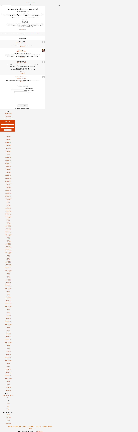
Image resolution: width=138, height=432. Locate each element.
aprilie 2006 (8, 385)
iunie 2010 (8, 310)
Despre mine (8, 116)
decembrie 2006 (8, 373)
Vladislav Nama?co (19, 76)
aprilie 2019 (8, 165)
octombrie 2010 (8, 304)
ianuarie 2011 (8, 300)
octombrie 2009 (8, 322)
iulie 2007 (8, 363)
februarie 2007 (8, 370)
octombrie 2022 (8, 163)
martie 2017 (8, 189)
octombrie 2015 (8, 214)
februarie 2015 (8, 226)
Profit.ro (8, 420)
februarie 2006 (8, 388)
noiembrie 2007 (8, 357)
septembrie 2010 (8, 306)
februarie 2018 (8, 175)
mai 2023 (8, 154)
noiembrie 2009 (8, 321)
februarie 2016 (8, 208)
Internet (38, 32)
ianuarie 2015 (8, 228)
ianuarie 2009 (8, 336)
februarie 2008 (8, 352)
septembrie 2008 (8, 342)
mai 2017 (8, 186)
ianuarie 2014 (8, 246)
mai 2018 (8, 171)
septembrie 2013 (8, 252)
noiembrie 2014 (8, 231)
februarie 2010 (8, 316)
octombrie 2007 (8, 358)
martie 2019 (8, 166)
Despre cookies (8, 114)
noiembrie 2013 (8, 249)
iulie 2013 (8, 255)
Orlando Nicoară (30, 3)
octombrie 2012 (8, 268)
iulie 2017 (8, 184)
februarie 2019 (8, 168)
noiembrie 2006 (8, 375)
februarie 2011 (8, 298)
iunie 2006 (8, 382)
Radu (8, 406)
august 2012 (8, 271)
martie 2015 (8, 225)
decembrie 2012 (8, 265)
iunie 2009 (8, 328)
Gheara (20, 50)
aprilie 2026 (8, 136)
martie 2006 (8, 387)
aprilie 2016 (8, 205)
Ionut (8, 402)
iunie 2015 (8, 220)
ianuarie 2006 (8, 390)
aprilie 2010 (8, 313)
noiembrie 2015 (8, 213)
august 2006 (8, 379)
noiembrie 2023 (8, 150)
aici (22, 29)
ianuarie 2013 (8, 264)
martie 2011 (8, 297)
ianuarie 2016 (8, 210)
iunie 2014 (8, 238)
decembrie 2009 (8, 319)
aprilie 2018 (8, 172)
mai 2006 (8, 384)
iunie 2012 (8, 274)
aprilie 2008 (8, 349)
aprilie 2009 (8, 331)
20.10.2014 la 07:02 (21, 78)
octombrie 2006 (8, 376)
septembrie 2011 (8, 288)
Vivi (8, 409)
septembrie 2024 (8, 144)
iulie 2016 (8, 201)
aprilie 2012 (8, 277)
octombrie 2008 (8, 340)
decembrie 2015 (8, 211)
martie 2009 (8, 333)
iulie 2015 (8, 219)
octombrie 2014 (8, 232)
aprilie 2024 (8, 145)
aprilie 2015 (8, 223)
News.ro (8, 416)
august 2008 (8, 343)
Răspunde (22, 46)
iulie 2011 (8, 291)
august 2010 (8, 307)
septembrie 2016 (8, 198)
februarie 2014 (8, 244)
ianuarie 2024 (8, 148)
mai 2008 (8, 348)
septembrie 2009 (8, 324)
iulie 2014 (8, 237)
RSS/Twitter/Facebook (8, 118)
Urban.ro (8, 422)
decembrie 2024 (8, 142)
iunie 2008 (8, 346)
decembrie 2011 (8, 283)
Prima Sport (8, 417)
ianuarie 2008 (8, 354)
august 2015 (8, 217)
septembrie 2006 (8, 378)
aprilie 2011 (8, 295)
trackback (38, 33)
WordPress (40, 431)
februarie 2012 (8, 280)
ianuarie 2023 (8, 159)
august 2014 (8, 235)
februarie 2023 (8, 157)
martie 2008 (8, 351)
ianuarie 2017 (8, 192)
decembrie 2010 (8, 301)
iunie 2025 (8, 138)
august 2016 (8, 199)
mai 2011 (8, 294)
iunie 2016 (8, 202)
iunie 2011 (8, 292)
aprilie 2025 (8, 139)
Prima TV (8, 419)
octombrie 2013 (8, 250)
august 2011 (8, 289)
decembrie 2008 (8, 337)
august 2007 (8, 361)
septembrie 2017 (8, 183)
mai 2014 (8, 240)
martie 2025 (8, 141)
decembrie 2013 (8, 247)
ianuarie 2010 (8, 318)
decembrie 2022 (8, 160)
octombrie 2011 (8, 286)
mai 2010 (8, 312)
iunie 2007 (8, 364)
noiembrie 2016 (8, 195)
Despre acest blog (8, 113)
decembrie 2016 (8, 193)
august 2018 (8, 169)
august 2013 (8, 253)
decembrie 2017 (8, 178)
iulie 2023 (8, 153)
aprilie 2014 (8, 241)
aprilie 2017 (8, 187)
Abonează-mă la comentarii (23, 108)
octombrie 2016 (8, 196)
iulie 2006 (8, 381)
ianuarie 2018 (8, 177)
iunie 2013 (8, 256)
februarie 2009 (8, 334)
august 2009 (8, 325)
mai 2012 (8, 276)
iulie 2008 (8, 345)
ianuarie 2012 (8, 282)
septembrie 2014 (8, 234)
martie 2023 (8, 156)
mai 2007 (8, 366)
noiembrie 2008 (8, 339)
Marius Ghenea (8, 405)
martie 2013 (8, 261)
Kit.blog (8, 403)
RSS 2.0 (20, 33)
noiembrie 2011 (8, 285)
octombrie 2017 (8, 181)
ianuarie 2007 (8, 372)
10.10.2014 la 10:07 (21, 62)
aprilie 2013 (8, 259)
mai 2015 (8, 222)
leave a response (31, 33)
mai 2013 (8, 258)
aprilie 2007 (8, 367)
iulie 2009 (8, 327)
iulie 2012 (8, 273)
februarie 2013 (8, 262)
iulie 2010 (8, 309)
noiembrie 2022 (8, 162)
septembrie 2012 (8, 270)
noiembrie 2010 (8, 303)
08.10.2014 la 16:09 (21, 51)
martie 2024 (8, 147)
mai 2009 (8, 330)
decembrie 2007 (8, 355)
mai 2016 (8, 204)
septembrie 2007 (8, 360)
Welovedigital (8, 423)
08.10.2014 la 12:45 (21, 43)
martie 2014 (8, 243)
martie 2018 (8, 174)
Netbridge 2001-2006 (8, 397)
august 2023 (8, 151)
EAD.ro (8, 414)
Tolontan (8, 408)
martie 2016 (8, 207)
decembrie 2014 (8, 229)
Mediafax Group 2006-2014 (8, 395)
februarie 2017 (8, 190)
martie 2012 (8, 279)
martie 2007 (8, 369)
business (35, 32)
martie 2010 (8, 315)
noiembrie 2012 (8, 267)
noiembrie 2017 (8, 180)
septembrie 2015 (8, 216)
